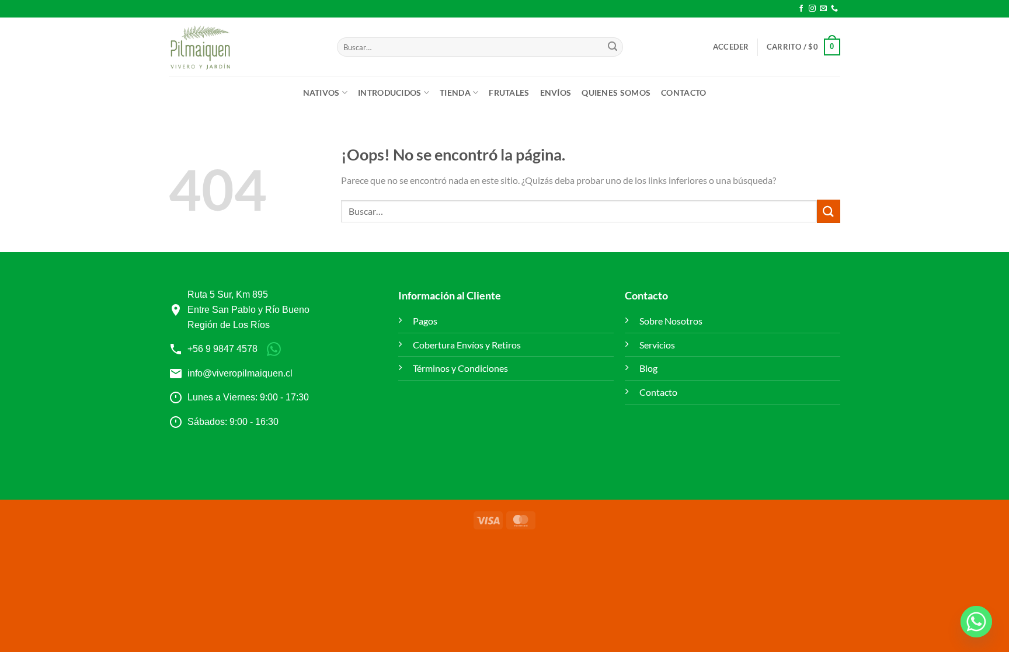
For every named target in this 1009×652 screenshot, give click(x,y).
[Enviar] (612, 47)
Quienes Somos (616, 92)
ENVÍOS (556, 92)
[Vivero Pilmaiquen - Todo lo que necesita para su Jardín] (200, 47)
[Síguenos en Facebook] (801, 9)
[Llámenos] (834, 9)
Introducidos (389, 92)
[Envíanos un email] (823, 9)
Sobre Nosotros (670, 320)
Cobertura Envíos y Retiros (467, 344)
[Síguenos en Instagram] (812, 9)
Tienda (455, 92)
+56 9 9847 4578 (222, 349)
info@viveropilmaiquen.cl (240, 373)
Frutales (509, 92)
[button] (731, 46)
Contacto (683, 92)
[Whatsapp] (976, 621)
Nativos (321, 92)
